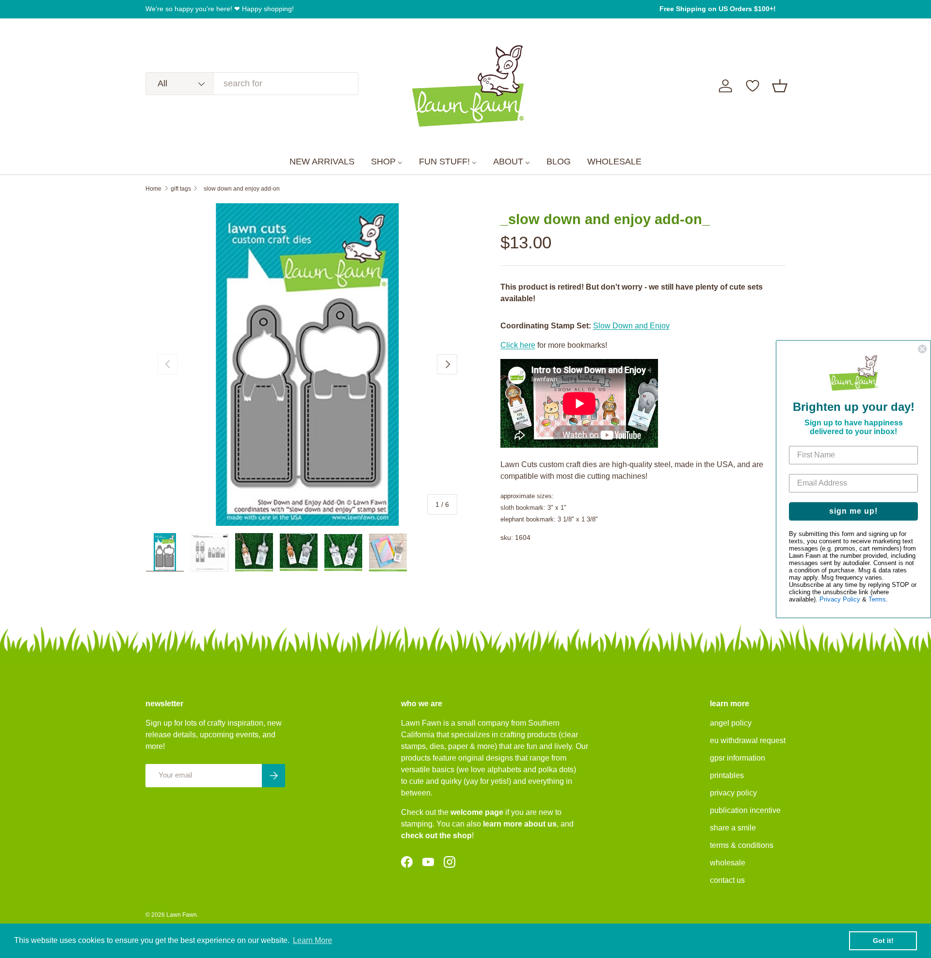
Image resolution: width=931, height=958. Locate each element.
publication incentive (745, 810)
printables (727, 775)
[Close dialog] (922, 349)
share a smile (733, 828)
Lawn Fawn (181, 914)
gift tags (181, 189)
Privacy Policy (839, 599)
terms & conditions (741, 845)
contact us (727, 880)
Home (153, 189)
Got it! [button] (883, 940)
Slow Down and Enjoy (631, 326)
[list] (307, 364)
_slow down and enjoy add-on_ (241, 189)
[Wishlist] (752, 86)
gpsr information (737, 758)
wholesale (727, 863)
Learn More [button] (312, 940)
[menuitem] (322, 162)
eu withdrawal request (748, 740)
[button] (779, 86)
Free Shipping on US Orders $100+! (717, 9)
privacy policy (733, 793)
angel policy (731, 723)
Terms (877, 599)
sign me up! (853, 511)
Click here (517, 345)
